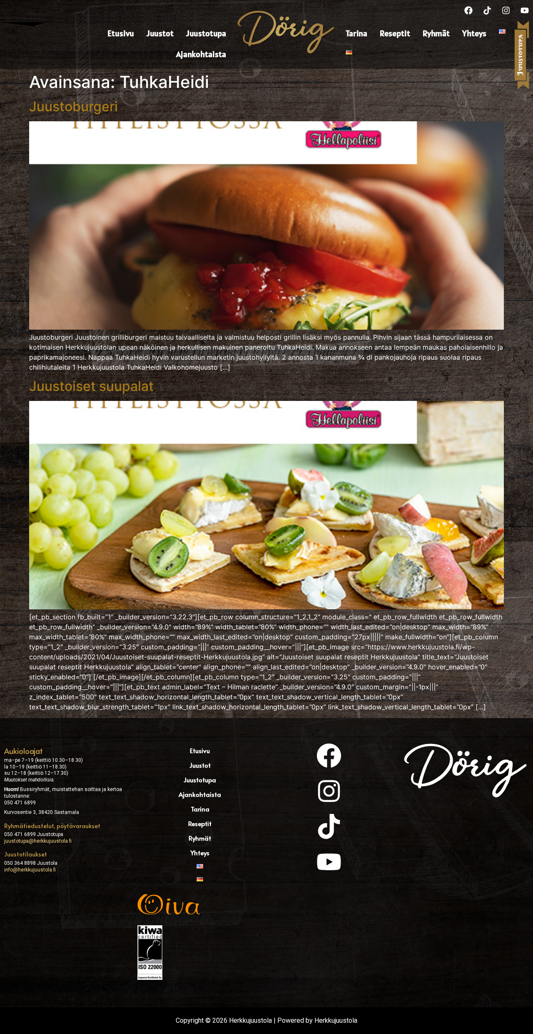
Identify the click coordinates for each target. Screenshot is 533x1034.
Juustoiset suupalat (91, 386)
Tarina (356, 33)
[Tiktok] (487, 10)
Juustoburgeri (73, 106)
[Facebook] (468, 10)
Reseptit (395, 33)
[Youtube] (524, 10)
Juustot (160, 33)
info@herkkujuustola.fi (30, 870)
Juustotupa (206, 33)
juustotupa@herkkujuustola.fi (38, 841)
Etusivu (120, 33)
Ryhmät (436, 33)
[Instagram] (506, 10)
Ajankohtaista (201, 54)
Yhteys (474, 33)
